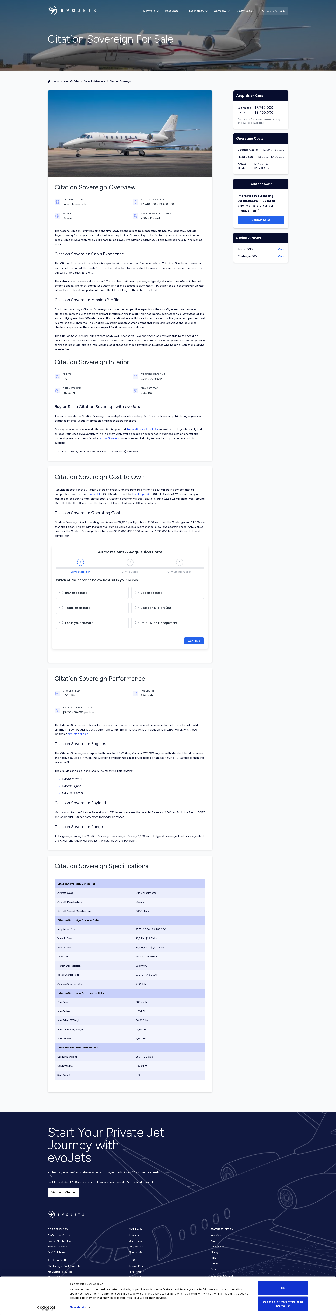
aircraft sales (108, 438)
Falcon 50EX (94, 494)
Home (55, 81)
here (154, 1182)
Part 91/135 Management (159, 623)
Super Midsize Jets (94, 81)
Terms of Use (136, 1266)
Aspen (214, 1241)
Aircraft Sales (71, 81)
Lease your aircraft (79, 623)
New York (216, 1235)
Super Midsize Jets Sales (143, 429)
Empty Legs (244, 10)
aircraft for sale (78, 734)
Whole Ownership (57, 1246)
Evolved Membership (59, 1241)
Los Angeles (217, 1246)
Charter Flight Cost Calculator (65, 1266)
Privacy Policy (136, 1271)
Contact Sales (260, 220)
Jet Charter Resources (60, 1271)
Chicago (215, 1252)
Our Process (135, 1241)
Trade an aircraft (77, 608)
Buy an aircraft (76, 593)
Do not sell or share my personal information (283, 1303)
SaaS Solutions (56, 1252)
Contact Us (135, 1252)
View (281, 249)
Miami (214, 1257)
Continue (194, 640)
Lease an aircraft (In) (156, 608)
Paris (213, 1269)
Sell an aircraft (151, 593)
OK (283, 1288)
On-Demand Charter (59, 1235)
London (215, 1263)
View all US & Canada (222, 1276)
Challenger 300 (142, 494)
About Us (134, 1235)
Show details (78, 1307)
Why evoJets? (137, 1246)
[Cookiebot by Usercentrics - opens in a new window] (46, 1308)
